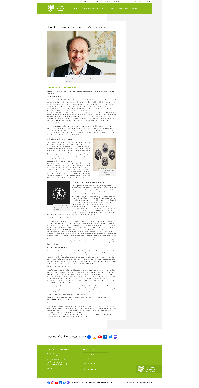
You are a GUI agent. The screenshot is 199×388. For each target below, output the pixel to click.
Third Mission (111, 8)
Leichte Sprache (127, 1)
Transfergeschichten (68, 27)
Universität (77, 8)
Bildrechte (92, 382)
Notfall (117, 1)
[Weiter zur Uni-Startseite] (59, 8)
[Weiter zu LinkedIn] (105, 337)
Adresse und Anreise (90, 369)
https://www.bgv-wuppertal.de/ (57, 299)
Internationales (123, 8)
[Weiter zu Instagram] (94, 337)
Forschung (100, 8)
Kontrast (88, 1)
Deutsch (139, 1)
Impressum (75, 382)
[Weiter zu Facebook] (89, 337)
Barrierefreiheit (105, 382)
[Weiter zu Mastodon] (115, 337)
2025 (81, 27)
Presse (98, 382)
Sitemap (113, 382)
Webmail (109, 1)
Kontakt (50, 368)
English (148, 1)
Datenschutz (83, 382)
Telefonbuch (99, 1)
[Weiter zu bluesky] (110, 336)
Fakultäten (134, 8)
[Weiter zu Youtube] (100, 336)
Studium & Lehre (89, 8)
